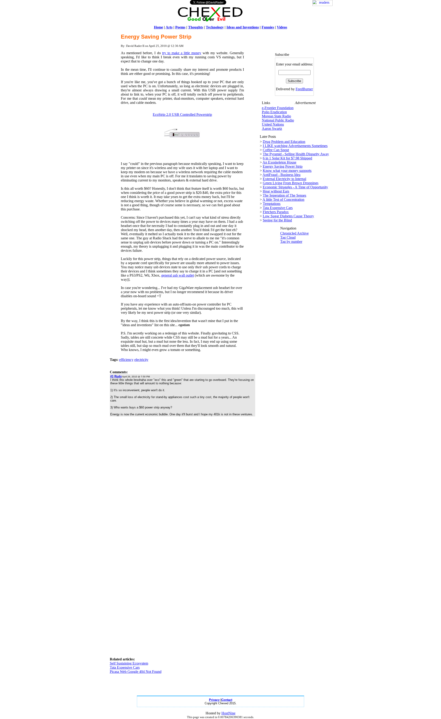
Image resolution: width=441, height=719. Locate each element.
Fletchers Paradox (276, 212)
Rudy (118, 376)
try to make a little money (181, 53)
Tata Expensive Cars (125, 667)
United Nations (273, 124)
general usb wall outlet (177, 275)
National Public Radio (278, 120)
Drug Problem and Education (284, 142)
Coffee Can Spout (276, 150)
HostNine (228, 713)
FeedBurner (304, 89)
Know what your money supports (287, 171)
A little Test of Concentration (283, 199)
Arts (169, 27)
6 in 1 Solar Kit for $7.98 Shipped (287, 158)
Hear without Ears (276, 191)
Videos (282, 27)
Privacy (214, 700)
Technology (215, 27)
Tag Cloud (288, 237)
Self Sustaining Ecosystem (129, 663)
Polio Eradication (274, 112)
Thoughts (195, 27)
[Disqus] (182, 478)
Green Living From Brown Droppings (290, 183)
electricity (141, 360)
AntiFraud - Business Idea (281, 175)
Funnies (268, 27)
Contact (226, 700)
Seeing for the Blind (277, 220)
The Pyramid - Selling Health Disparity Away (296, 154)
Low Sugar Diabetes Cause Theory (288, 216)
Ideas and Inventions (242, 27)
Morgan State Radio (276, 116)
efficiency (126, 360)
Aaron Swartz (272, 128)
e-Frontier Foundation (278, 108)
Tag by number (291, 241)
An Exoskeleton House (279, 162)
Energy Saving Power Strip (282, 166)
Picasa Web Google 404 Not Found (135, 672)
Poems (180, 27)
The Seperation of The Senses (284, 195)
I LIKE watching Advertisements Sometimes (295, 146)
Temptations (271, 204)
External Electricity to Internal (284, 179)
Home (158, 27)
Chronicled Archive (294, 233)
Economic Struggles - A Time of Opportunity (295, 187)
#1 (111, 376)
